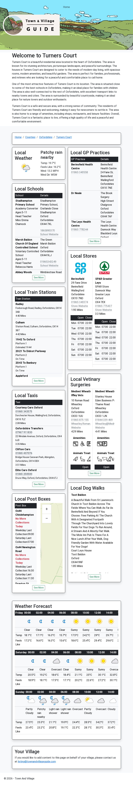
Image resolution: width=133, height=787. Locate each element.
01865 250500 (23, 474)
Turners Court (64, 137)
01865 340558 (79, 172)
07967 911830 (23, 432)
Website (76, 427)
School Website (49, 234)
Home (66, 7)
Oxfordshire (45, 137)
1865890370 (47, 230)
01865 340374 (79, 302)
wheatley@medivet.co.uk (110, 423)
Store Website (79, 306)
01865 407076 (23, 453)
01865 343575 (23, 411)
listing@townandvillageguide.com (37, 761)
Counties (30, 137)
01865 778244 (79, 229)
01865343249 (48, 261)
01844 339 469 (104, 419)
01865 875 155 (80, 419)
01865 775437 (103, 306)
